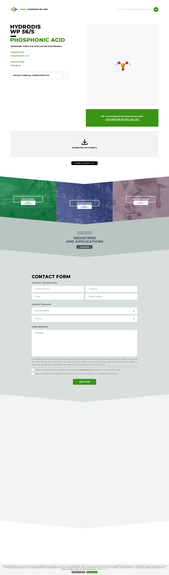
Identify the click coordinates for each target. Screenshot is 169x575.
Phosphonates (145, 9)
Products (52, 553)
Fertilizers (121, 9)
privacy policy (85, 370)
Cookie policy (91, 550)
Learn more (84, 247)
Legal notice (91, 546)
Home (50, 546)
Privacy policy (92, 553)
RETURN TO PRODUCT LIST (84, 163)
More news (84, 508)
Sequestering (133, 9)
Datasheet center (72, 553)
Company (52, 550)
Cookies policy (102, 569)
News (66, 550)
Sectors (67, 546)
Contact (51, 556)
